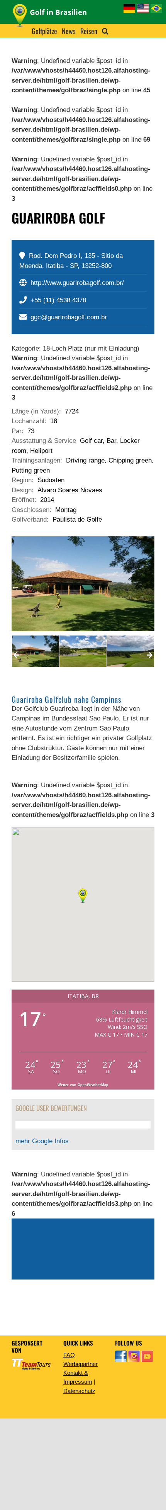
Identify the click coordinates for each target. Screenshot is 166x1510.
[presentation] (16, 656)
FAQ (69, 1355)
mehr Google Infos (42, 1141)
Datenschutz (79, 1391)
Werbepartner (80, 1364)
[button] (105, 31)
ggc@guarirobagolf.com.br (68, 317)
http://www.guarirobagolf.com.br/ (77, 282)
